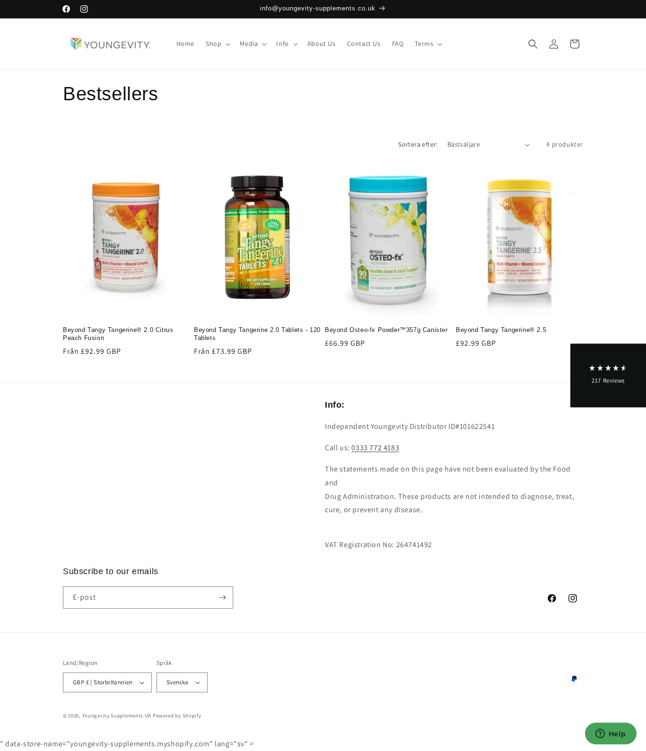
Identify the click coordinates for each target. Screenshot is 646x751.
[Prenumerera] (222, 597)
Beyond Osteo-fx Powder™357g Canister (386, 329)
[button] (217, 43)
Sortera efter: (418, 144)
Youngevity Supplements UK (117, 715)
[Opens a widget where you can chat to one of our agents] (611, 734)
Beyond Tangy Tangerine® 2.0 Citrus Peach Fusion (118, 333)
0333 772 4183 (375, 448)
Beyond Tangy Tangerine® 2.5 (501, 329)
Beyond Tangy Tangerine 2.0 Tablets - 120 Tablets (257, 333)
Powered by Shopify (177, 715)
